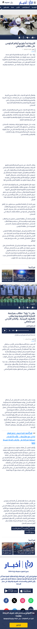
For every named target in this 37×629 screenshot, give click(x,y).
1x (9, 330)
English (7, 2)
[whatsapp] (30, 600)
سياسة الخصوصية (8, 618)
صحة (12, 7)
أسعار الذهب (25, 7)
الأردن (18, 7)
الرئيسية (34, 7)
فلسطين (6, 7)
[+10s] (33, 330)
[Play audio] (5, 331)
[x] (14, 600)
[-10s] (30, 330)
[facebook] (6, 600)
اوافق (18, 625)
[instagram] (22, 600)
